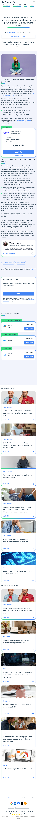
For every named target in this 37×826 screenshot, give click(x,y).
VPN (25, 5)
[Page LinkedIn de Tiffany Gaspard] (32, 253)
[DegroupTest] (9, 2)
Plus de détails (19, 155)
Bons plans (21, 263)
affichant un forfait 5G (24, 120)
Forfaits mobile (8, 263)
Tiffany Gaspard (11, 32)
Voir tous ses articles (9, 254)
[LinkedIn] (15, 803)
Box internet (6, 5)
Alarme (32, 5)
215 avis (25, 814)
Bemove (26, 816)
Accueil (3, 798)
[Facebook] (18, 803)
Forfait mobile (17, 5)
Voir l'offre (29, 328)
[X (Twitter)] (22, 803)
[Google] (11, 803)
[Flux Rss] (25, 803)
